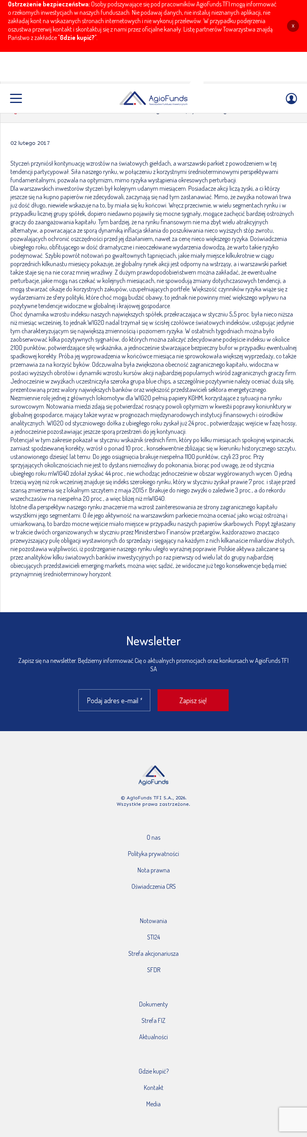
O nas (153, 837)
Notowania (153, 921)
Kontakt (153, 1088)
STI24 (153, 937)
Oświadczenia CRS (154, 886)
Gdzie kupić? (77, 38)
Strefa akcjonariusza (153, 953)
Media (153, 1104)
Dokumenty (153, 1004)
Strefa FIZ (153, 1020)
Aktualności (153, 1037)
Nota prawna (154, 870)
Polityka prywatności (153, 854)
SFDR (153, 970)
